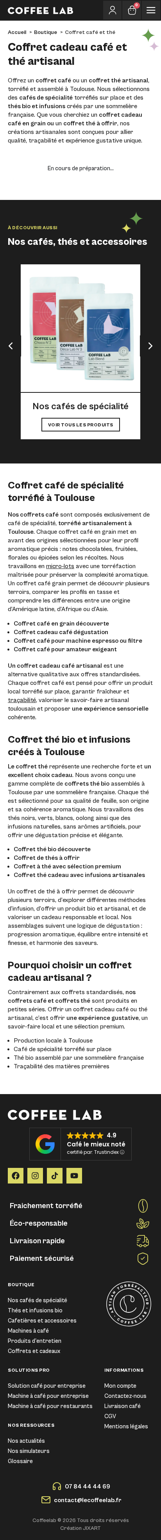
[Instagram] (35, 1176)
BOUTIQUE (21, 1284)
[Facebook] (15, 1176)
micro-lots (60, 566)
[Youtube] (74, 1176)
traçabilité (22, 700)
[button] (10, 345)
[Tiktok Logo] (55, 1176)
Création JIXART (80, 1528)
